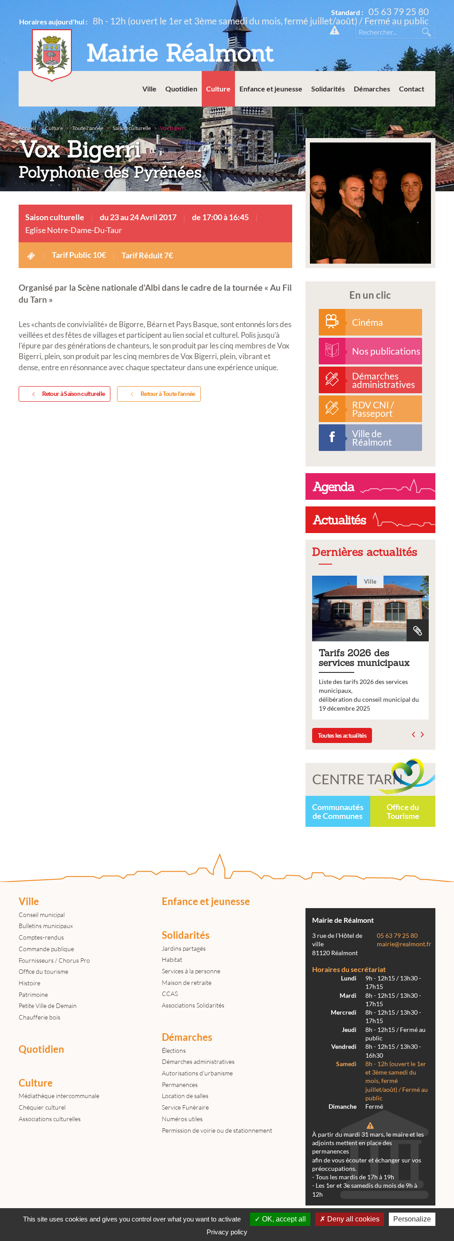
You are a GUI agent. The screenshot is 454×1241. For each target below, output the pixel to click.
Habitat (172, 959)
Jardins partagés (184, 948)
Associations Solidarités (193, 1005)
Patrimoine (33, 994)
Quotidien (181, 88)
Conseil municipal (42, 914)
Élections (174, 1050)
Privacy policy (227, 1232)
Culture (218, 88)
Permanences (180, 1084)
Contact (411, 88)
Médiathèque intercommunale (59, 1095)
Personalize (412, 1219)
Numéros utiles (182, 1118)
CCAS (170, 993)
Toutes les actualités (342, 735)
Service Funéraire (185, 1107)
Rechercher (426, 32)
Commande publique (46, 948)
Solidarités (328, 88)
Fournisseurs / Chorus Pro (54, 960)
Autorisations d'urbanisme (197, 1073)
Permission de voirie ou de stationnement (217, 1130)
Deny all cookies (352, 1219)
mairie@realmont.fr (404, 944)
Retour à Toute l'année (168, 393)
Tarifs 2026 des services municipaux (370, 647)
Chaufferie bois (39, 1017)
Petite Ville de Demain (48, 1005)
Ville (149, 88)
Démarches (372, 88)
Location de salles (185, 1095)
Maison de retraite (186, 982)
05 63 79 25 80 (398, 11)
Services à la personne (191, 971)
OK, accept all (283, 1219)
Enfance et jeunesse (270, 88)
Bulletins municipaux (46, 925)
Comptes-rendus (41, 937)
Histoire (29, 983)
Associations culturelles (50, 1118)
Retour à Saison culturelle (73, 393)
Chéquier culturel (42, 1107)
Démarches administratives (198, 1061)
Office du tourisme (43, 971)
